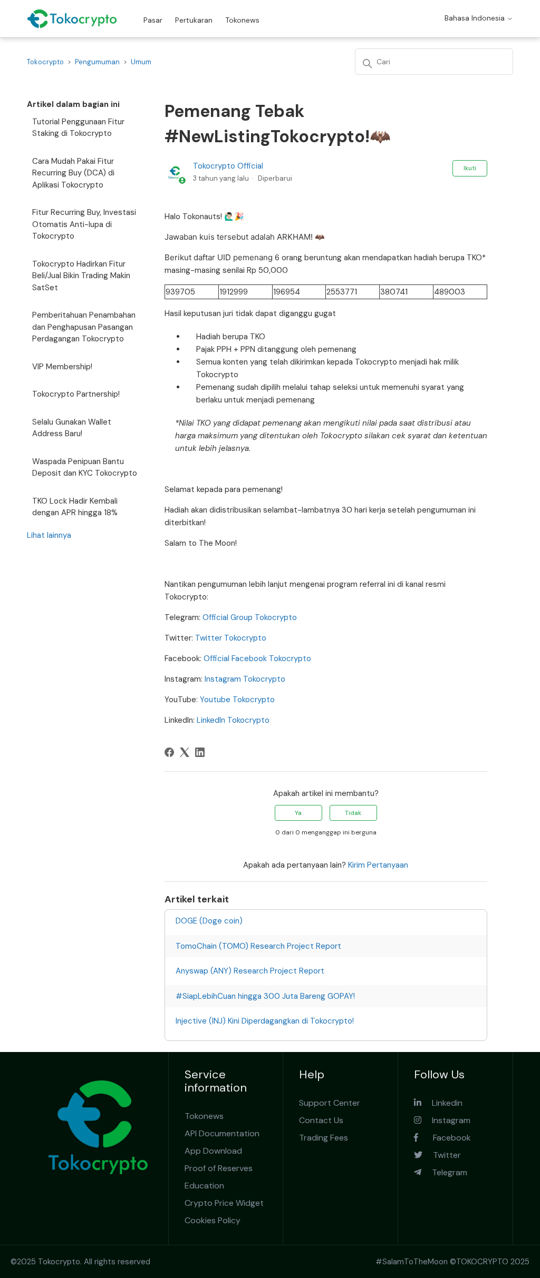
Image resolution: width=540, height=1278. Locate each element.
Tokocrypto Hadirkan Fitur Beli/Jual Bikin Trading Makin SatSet (81, 276)
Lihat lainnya (49, 535)
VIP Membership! (62, 366)
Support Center (329, 1102)
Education (204, 1185)
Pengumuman (97, 61)
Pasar (152, 20)
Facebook (444, 1137)
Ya (298, 813)
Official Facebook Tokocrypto (257, 658)
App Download (213, 1150)
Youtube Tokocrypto (237, 699)
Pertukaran (194, 20)
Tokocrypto (45, 61)
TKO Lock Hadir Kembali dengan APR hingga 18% (75, 507)
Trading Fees (323, 1137)
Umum (141, 61)
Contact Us (321, 1120)
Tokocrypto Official (228, 166)
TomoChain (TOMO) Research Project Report (258, 946)
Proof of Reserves (219, 1168)
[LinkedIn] (200, 752)
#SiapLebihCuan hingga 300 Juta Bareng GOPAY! (265, 996)
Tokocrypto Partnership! (76, 394)
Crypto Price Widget (224, 1202)
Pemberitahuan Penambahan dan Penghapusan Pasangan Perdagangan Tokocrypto (84, 327)
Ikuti (470, 168)
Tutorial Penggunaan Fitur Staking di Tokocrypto (78, 127)
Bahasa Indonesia (476, 18)
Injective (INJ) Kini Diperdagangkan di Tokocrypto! (265, 1021)
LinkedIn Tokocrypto (233, 720)
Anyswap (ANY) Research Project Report (250, 971)
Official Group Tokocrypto (249, 617)
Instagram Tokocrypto (245, 679)
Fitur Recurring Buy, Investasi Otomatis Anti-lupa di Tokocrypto (84, 224)
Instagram (445, 1120)
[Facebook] (169, 752)
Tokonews (242, 20)
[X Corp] (184, 752)
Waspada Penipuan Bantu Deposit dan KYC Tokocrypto (84, 467)
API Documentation (222, 1133)
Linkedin (441, 1102)
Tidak (353, 813)
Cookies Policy (212, 1220)
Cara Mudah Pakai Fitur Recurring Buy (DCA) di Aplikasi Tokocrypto (73, 173)
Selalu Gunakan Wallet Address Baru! (71, 428)
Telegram (444, 1172)
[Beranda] (72, 18)
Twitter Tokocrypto (230, 638)
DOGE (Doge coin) (209, 921)
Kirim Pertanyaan (378, 865)
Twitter (441, 1155)
